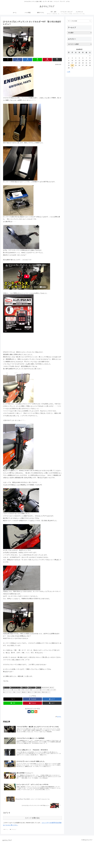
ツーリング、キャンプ (16, 687)
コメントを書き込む (32, 818)
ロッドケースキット (9, 692)
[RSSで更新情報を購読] (35, 711)
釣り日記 (39, 687)
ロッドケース (44, 689)
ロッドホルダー (18, 692)
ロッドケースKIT (52, 689)
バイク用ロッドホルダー (25, 689)
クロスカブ (7, 687)
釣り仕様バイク (47, 692)
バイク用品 (25, 687)
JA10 (53, 687)
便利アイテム (32, 687)
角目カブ (25, 692)
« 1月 (68, 71)
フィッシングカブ (35, 689)
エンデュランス (8, 689)
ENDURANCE (46, 687)
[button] (57, 59)
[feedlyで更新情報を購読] (32, 711)
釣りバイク (31, 692)
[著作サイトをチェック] (29, 711)
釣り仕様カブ (38, 692)
